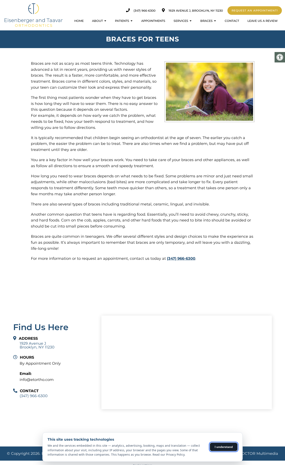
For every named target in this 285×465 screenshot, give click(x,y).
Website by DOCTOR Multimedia (247, 453)
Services (181, 21)
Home (79, 21)
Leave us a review (262, 21)
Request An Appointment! (255, 10)
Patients (122, 21)
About (97, 21)
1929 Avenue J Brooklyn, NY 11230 (37, 345)
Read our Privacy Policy (168, 454)
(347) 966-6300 (144, 10)
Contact (232, 21)
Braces (206, 21)
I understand (224, 447)
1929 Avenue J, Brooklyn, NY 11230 (196, 10)
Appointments (153, 21)
